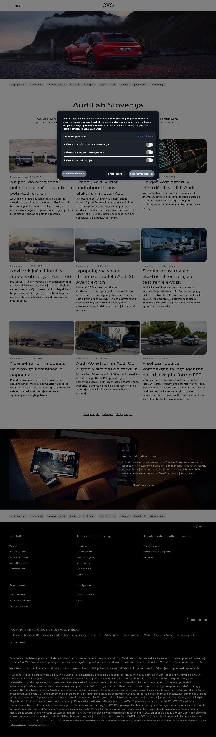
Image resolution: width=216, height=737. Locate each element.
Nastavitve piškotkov (74, 173)
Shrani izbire (115, 174)
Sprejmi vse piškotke (141, 174)
